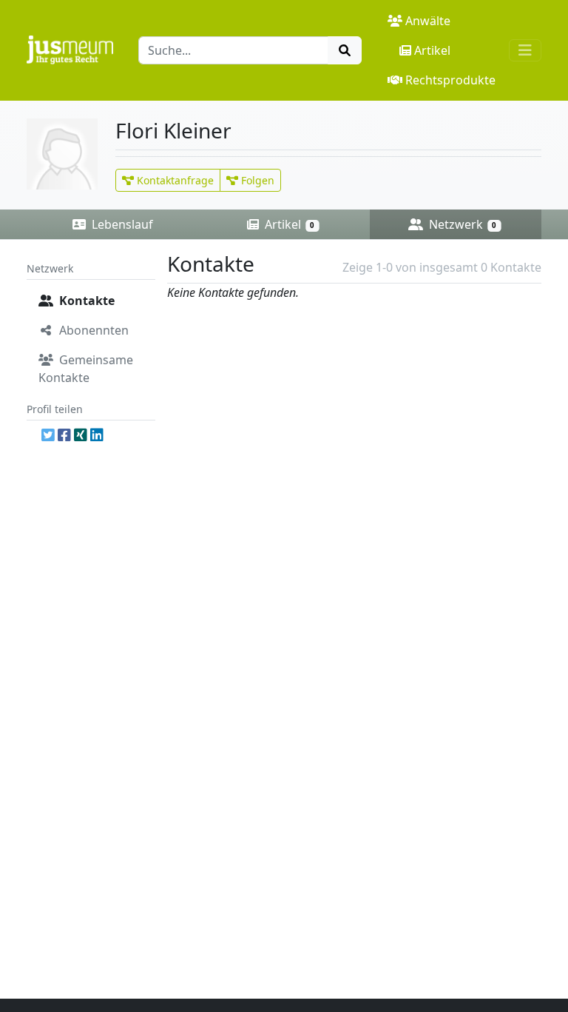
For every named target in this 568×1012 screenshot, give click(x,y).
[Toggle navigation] (525, 50)
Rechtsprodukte (450, 80)
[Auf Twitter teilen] (48, 435)
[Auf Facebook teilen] (64, 435)
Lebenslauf (121, 224)
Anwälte (427, 21)
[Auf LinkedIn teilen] (97, 435)
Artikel (432, 50)
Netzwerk (461, 224)
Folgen (256, 180)
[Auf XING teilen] (80, 435)
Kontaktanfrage (174, 180)
